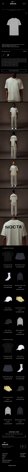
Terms (4, 457)
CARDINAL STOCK (12, 9)
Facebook (22, 456)
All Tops (6, 9)
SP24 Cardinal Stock (20, 9)
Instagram (23, 453)
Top (23, 446)
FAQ (3, 458)
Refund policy (6, 462)
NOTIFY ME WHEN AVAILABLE (14, 70)
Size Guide (5, 453)
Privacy (4, 455)
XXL (14, 64)
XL (5, 64)
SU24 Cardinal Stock (13, 10)
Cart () (24, 3)
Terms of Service (7, 460)
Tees (18, 10)
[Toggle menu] (3, 4)
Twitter (22, 455)
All (3, 9)
